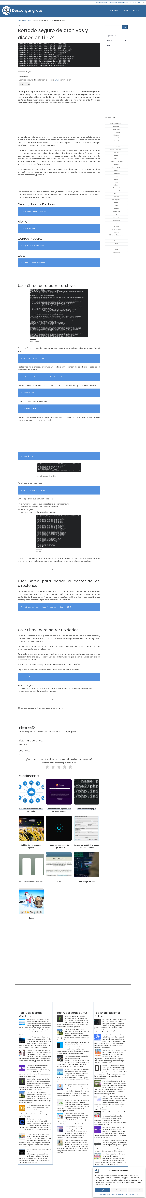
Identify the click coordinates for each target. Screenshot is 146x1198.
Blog (24, 21)
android (116, 126)
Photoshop (116, 217)
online (116, 208)
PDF (116, 214)
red (116, 223)
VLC (28, 1106)
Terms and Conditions (132, 1194)
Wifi (116, 249)
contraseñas (116, 141)
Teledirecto (106, 1154)
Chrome (116, 135)
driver (116, 152)
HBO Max (30, 1066)
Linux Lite (30, 1079)
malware (116, 185)
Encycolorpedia (107, 1081)
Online (117, 40)
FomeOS (67, 1140)
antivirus (116, 129)
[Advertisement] (59, 119)
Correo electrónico (116, 149)
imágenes (116, 173)
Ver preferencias (135, 1190)
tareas (116, 238)
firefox (116, 164)
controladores (116, 144)
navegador (116, 199)
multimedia (116, 194)
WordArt (105, 1096)
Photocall (105, 1112)
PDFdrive (105, 1066)
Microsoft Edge (70, 1069)
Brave (67, 1056)
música (116, 196)
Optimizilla (105, 1141)
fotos (116, 170)
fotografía (116, 167)
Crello (29, 1119)
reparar (116, 232)
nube (116, 202)
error (116, 158)
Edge (116, 155)
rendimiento (116, 229)
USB (116, 243)
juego (116, 176)
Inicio (20, 21)
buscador (116, 132)
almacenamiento (116, 123)
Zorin (66, 1127)
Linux (29, 21)
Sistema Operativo (116, 235)
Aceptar (102, 1190)
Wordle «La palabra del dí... (111, 1050)
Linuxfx (67, 1043)
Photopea (105, 1019)
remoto (116, 226)
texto (116, 241)
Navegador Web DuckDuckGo (75, 1085)
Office (116, 205)
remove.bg (30, 1050)
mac (116, 182)
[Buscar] (125, 27)
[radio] (47, 767)
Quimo (67, 1114)
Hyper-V (30, 1037)
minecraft (116, 191)
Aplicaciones (117, 35)
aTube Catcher (32, 1134)
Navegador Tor (70, 1100)
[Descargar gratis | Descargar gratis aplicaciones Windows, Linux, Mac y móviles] (6, 10)
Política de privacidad (117, 1194)
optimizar (116, 211)
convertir (116, 147)
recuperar (116, 220)
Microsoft (116, 188)
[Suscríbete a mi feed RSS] (144, 2)
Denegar (119, 1190)
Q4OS (29, 1092)
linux (116, 179)
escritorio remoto (116, 161)
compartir (116, 138)
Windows (116, 252)
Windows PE (31, 1150)
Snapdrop (105, 1035)
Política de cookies (104, 1194)
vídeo (116, 246)
